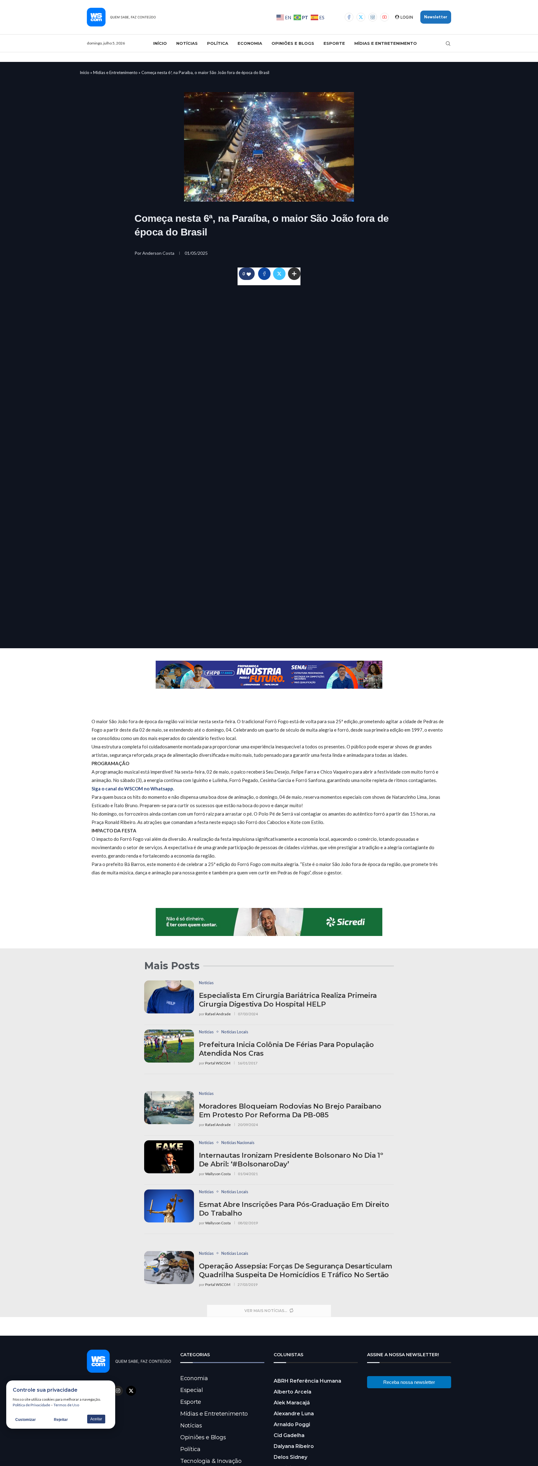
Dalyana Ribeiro (294, 1446)
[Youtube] (384, 17)
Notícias (187, 43)
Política (217, 43)
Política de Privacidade (31, 1405)
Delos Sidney (290, 1457)
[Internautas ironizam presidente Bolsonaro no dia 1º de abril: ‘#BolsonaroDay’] (169, 1157)
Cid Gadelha (289, 1435)
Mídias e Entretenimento (385, 43)
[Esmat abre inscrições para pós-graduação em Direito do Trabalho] (169, 1206)
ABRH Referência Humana (307, 1381)
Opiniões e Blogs (292, 43)
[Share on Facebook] (264, 274)
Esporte (334, 43)
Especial (191, 1390)
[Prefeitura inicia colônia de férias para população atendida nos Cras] (169, 1046)
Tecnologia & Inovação (211, 1461)
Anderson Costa (158, 253)
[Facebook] (349, 17)
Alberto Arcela (292, 1392)
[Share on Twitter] (279, 274)
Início (160, 43)
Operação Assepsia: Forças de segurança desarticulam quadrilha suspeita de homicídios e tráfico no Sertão (295, 1270)
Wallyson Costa (218, 1173)
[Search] (448, 43)
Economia (250, 43)
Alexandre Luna (294, 1414)
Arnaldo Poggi (292, 1424)
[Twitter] (360, 17)
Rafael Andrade (218, 1014)
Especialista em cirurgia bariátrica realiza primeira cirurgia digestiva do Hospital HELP (288, 999)
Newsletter (435, 17)
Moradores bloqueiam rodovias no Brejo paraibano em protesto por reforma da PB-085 (290, 1110)
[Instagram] (372, 17)
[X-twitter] (131, 1391)
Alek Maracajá (292, 1403)
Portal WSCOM (217, 1063)
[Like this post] (249, 274)
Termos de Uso (66, 1405)
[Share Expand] (294, 274)
